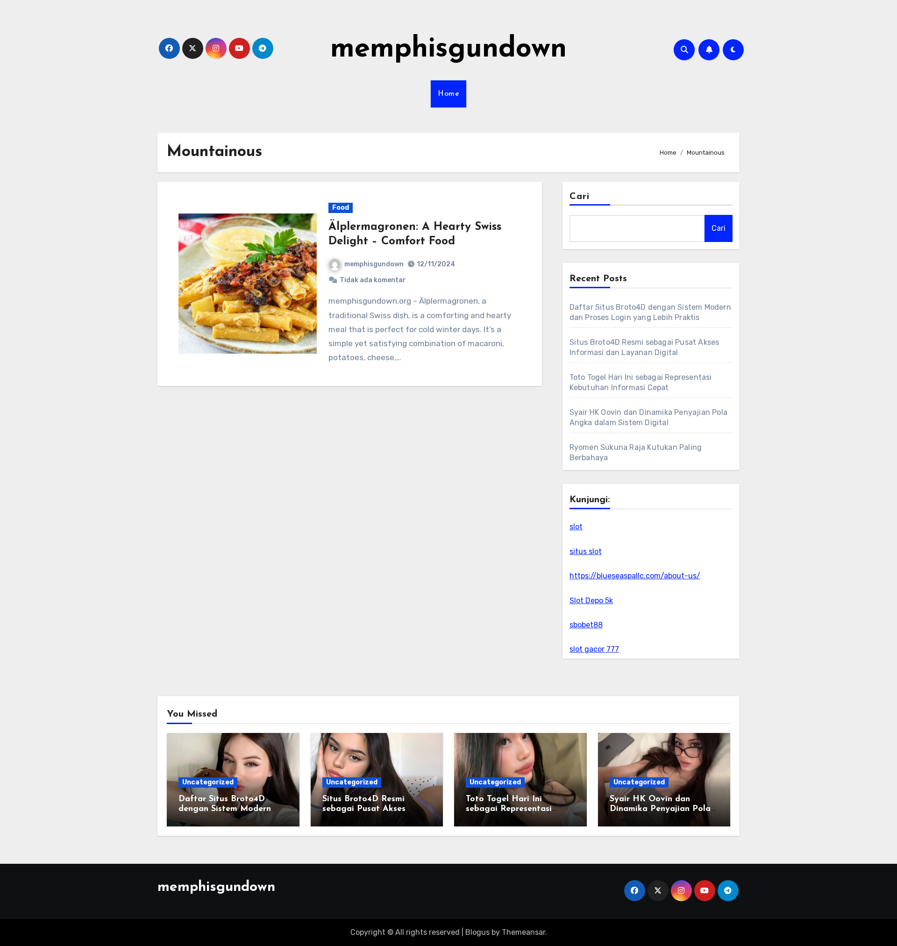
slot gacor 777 (594, 649)
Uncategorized (208, 782)
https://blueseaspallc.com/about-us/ (635, 575)
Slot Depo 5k (591, 600)
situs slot (586, 551)
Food (340, 208)
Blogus (477, 932)
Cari (580, 196)
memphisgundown (448, 50)
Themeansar (523, 932)
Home (448, 94)
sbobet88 (586, 624)
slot (576, 526)
